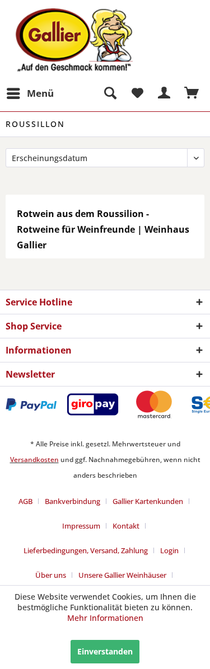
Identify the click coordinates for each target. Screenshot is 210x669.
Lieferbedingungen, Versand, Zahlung (86, 550)
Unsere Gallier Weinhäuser (122, 575)
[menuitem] (29, 93)
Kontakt (126, 526)
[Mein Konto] (164, 93)
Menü (40, 93)
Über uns (50, 575)
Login (169, 550)
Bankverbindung (72, 501)
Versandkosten (34, 459)
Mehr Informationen (105, 618)
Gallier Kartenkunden (148, 501)
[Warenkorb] (192, 93)
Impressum (81, 526)
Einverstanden (105, 651)
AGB (25, 501)
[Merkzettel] (137, 93)
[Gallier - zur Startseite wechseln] (55, 15)
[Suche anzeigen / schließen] (110, 93)
